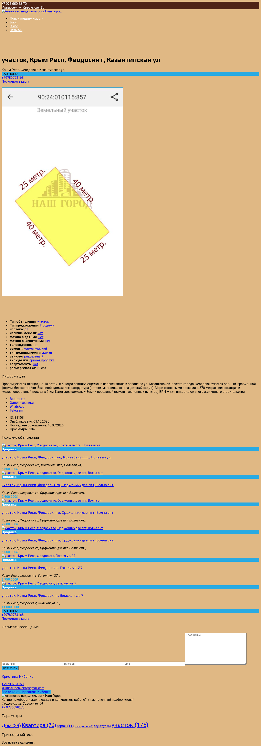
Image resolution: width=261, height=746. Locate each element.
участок (43, 321)
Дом (11, 725)
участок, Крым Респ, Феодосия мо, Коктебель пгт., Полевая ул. (56, 457)
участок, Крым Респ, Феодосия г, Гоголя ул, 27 (42, 567)
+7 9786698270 (13, 707)
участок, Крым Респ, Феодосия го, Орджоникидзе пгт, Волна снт (58, 485)
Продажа (47, 325)
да (26, 329)
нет (40, 333)
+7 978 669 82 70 (14, 4)
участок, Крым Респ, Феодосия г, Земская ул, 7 (42, 595)
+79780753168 (13, 78)
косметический (35, 349)
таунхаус (102, 726)
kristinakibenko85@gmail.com (23, 688)
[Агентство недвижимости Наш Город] (32, 11)
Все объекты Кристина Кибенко (26, 692)
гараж (65, 726)
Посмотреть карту (15, 81)
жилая (47, 352)
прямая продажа (41, 360)
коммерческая (84, 726)
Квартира (39, 725)
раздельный (33, 356)
